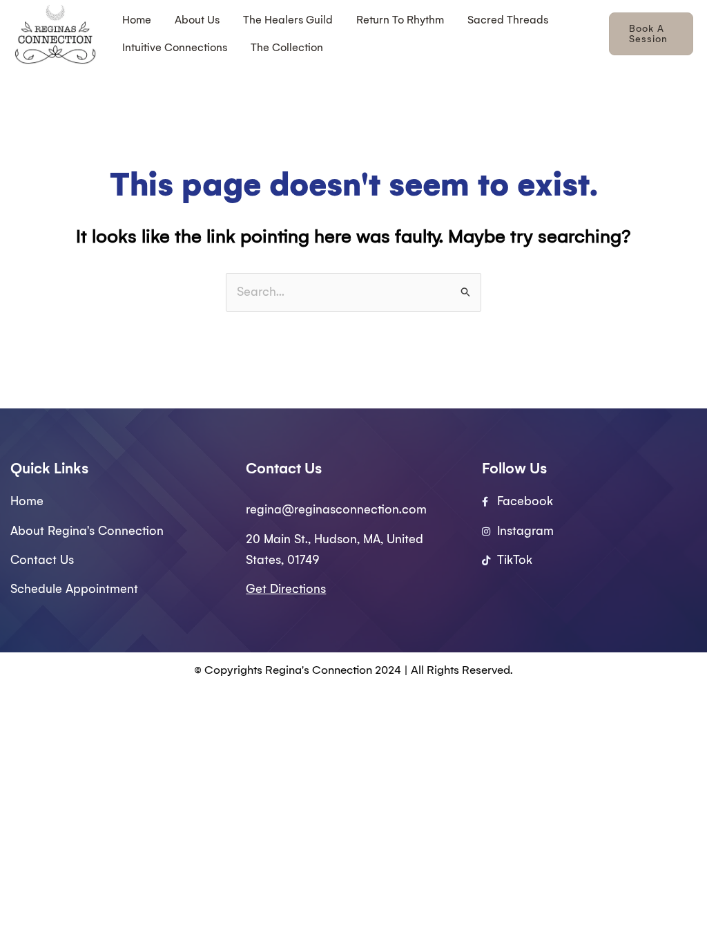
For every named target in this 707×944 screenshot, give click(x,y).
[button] (651, 33)
